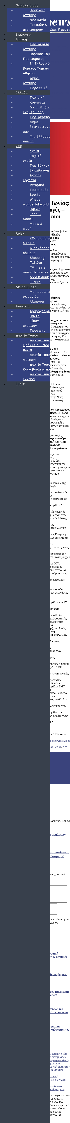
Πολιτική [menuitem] (37, 97)
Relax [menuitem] (20, 233)
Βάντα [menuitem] (35, 316)
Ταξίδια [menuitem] (36, 262)
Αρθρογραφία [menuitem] (40, 311)
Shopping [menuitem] (37, 258)
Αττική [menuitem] (21, 39)
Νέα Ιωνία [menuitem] (38, 20)
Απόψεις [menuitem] (23, 306)
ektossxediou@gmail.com (55, 740)
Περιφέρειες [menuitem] (40, 117)
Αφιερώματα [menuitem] (26, 287)
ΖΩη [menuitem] (19, 146)
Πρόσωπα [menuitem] (37, 330)
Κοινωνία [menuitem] (37, 102)
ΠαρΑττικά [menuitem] (39, 88)
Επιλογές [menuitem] (23, 34)
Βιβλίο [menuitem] (35, 209)
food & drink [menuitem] (39, 277)
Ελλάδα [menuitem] (22, 93)
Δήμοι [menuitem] (34, 122)
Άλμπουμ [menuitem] (37, 301)
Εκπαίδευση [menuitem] (39, 170)
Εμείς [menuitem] (20, 384)
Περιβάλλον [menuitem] (39, 165)
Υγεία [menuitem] (34, 151)
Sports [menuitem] (35, 194)
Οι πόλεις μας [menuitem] (27, 5)
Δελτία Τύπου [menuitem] (27, 335)
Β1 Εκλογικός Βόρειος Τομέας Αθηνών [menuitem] (37, 68)
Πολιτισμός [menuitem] (39, 190)
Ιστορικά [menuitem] (37, 185)
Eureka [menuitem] (35, 282)
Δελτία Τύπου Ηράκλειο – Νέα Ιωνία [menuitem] (37, 345)
